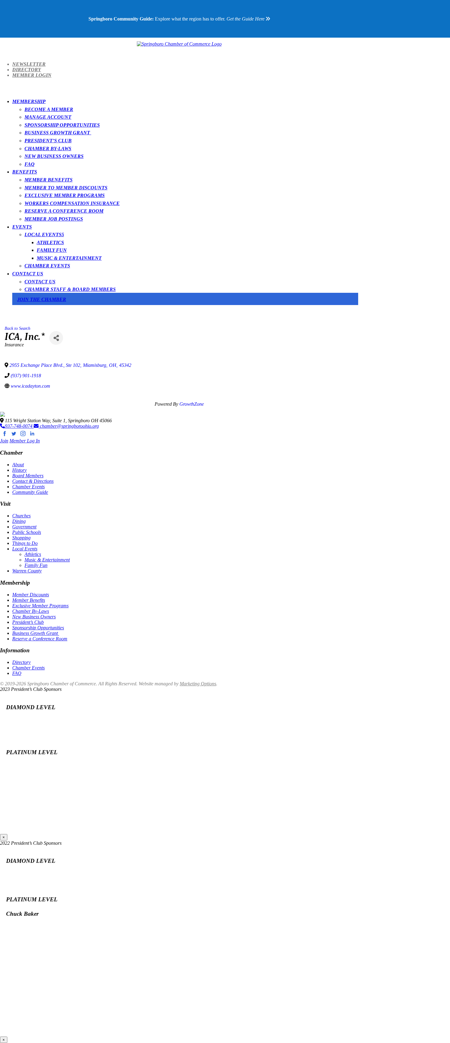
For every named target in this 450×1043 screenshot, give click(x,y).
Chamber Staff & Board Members (70, 289)
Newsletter (29, 64)
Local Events (43, 234)
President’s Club (48, 140)
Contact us (39, 281)
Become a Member (48, 109)
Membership (29, 101)
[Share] (56, 338)
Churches (21, 515)
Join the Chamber (41, 299)
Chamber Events (47, 265)
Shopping (21, 537)
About (18, 464)
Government (24, 526)
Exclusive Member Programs (64, 195)
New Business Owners (54, 156)
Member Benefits (48, 179)
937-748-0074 (19, 426)
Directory (26, 69)
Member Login (31, 75)
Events (22, 226)
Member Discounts (30, 594)
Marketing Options (198, 683)
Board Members (27, 475)
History (19, 470)
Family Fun (52, 250)
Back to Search (17, 328)
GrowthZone (191, 404)
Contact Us (27, 273)
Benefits (24, 171)
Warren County (27, 570)
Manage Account (47, 117)
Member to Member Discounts (65, 187)
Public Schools (26, 532)
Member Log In (24, 440)
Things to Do (25, 543)
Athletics (50, 242)
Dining (19, 521)
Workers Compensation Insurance (72, 203)
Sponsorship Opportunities (62, 125)
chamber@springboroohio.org (69, 426)
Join (4, 440)
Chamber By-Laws (47, 148)
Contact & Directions (33, 481)
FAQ (29, 164)
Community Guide (30, 492)
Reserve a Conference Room (63, 211)
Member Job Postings (53, 219)
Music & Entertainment (69, 258)
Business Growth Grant (57, 132)
